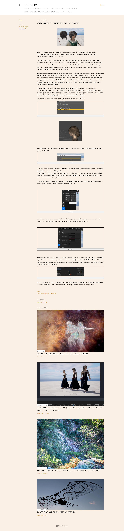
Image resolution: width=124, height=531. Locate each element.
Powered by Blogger (63, 525)
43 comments (44, 473)
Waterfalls (42, 12)
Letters (31, 5)
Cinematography (23, 26)
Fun (48, 12)
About (69, 12)
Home (27, 12)
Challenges (55, 12)
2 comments (44, 515)
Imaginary (33, 12)
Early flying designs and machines (56, 512)
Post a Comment (42, 302)
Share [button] (20, 20)
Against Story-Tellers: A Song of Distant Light (62, 353)
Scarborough (22, 29)
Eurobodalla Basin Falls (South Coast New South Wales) (68, 470)
